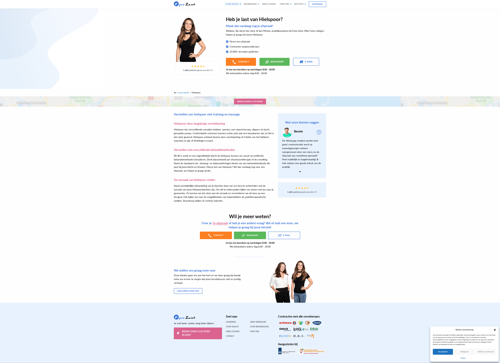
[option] (302, 148)
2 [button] (302, 171)
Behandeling (250, 4)
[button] (494, 330)
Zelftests (299, 4)
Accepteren (443, 352)
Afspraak (317, 4)
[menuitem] (269, 4)
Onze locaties (269, 4)
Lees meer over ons (188, 291)
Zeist (185, 4)
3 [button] (304, 171)
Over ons (284, 4)
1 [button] (300, 171)
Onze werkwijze (258, 322)
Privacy (463, 358)
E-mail (309, 62)
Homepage (231, 322)
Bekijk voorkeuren (486, 352)
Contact (230, 336)
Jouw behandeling (259, 327)
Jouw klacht (232, 4)
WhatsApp (277, 62)
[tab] (300, 171)
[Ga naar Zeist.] (175, 92)
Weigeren (464, 352)
